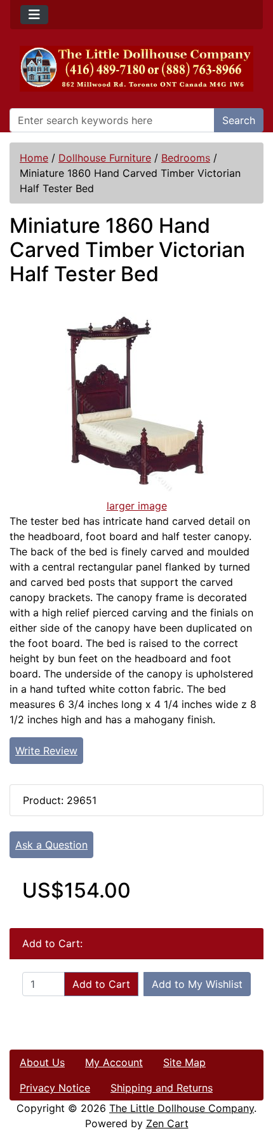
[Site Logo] (136, 69)
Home (34, 157)
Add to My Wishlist (197, 984)
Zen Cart (167, 1123)
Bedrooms (185, 157)
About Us (42, 1062)
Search (238, 120)
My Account (114, 1062)
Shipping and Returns (161, 1087)
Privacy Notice (55, 1087)
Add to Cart (101, 984)
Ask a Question (51, 844)
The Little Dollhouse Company (181, 1108)
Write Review (46, 750)
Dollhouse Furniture (104, 157)
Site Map (184, 1062)
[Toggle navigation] (34, 14)
